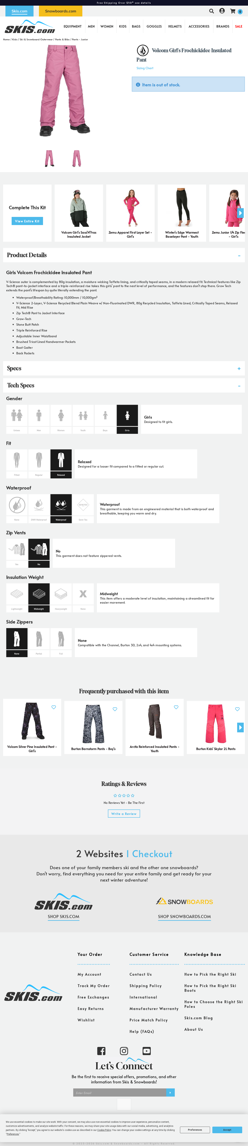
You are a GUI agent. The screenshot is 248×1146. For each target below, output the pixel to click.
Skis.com (19, 11)
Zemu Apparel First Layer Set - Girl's (130, 234)
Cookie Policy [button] (104, 1130)
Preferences (195, 1130)
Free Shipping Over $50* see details (124, 2)
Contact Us (141, 974)
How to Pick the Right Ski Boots (210, 988)
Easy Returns (91, 1008)
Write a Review (123, 813)
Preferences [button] (13, 1134)
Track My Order (94, 985)
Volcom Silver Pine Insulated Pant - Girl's (32, 748)
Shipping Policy (146, 985)
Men (91, 26)
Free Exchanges (93, 997)
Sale (238, 26)
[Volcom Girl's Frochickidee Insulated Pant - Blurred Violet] (50, 157)
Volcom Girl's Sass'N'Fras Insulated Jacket (78, 234)
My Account (90, 974)
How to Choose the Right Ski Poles (213, 1004)
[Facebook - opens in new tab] (101, 1050)
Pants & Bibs (62, 39)
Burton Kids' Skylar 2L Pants (215, 748)
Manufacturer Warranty (154, 1008)
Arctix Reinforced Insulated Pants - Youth (154, 748)
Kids (123, 26)
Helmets (175, 26)
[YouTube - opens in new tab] (147, 1050)
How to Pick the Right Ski (210, 974)
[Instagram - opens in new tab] (124, 1050)
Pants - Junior (80, 39)
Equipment (73, 26)
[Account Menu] (222, 11)
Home (6, 39)
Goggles (154, 26)
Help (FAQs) (142, 1031)
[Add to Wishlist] (53, 705)
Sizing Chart (145, 68)
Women (107, 26)
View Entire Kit (27, 221)
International (144, 997)
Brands (222, 26)
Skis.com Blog (198, 1018)
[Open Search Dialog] (211, 11)
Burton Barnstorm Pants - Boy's (93, 748)
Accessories (199, 26)
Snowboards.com (60, 11)
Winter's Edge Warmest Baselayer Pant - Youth (181, 234)
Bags (136, 26)
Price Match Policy (149, 1020)
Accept (227, 1130)
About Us (193, 1029)
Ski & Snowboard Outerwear (36, 39)
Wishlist (86, 1020)
